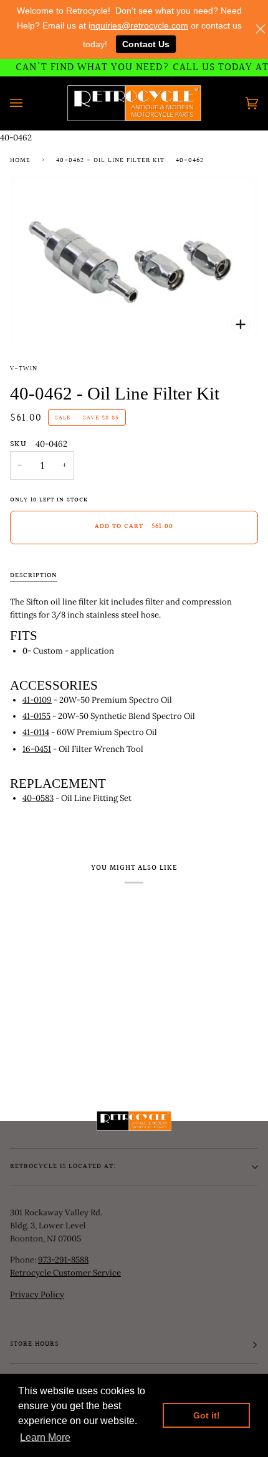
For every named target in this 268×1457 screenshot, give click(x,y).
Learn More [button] (45, 1437)
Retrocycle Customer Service (65, 1272)
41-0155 (36, 716)
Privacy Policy (37, 1294)
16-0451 (36, 749)
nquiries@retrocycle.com (139, 25)
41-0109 (37, 700)
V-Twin (23, 369)
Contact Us (146, 44)
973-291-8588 (63, 1259)
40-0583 (38, 798)
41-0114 (35, 732)
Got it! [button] (206, 1415)
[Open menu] (28, 103)
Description (33, 576)
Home (20, 161)
